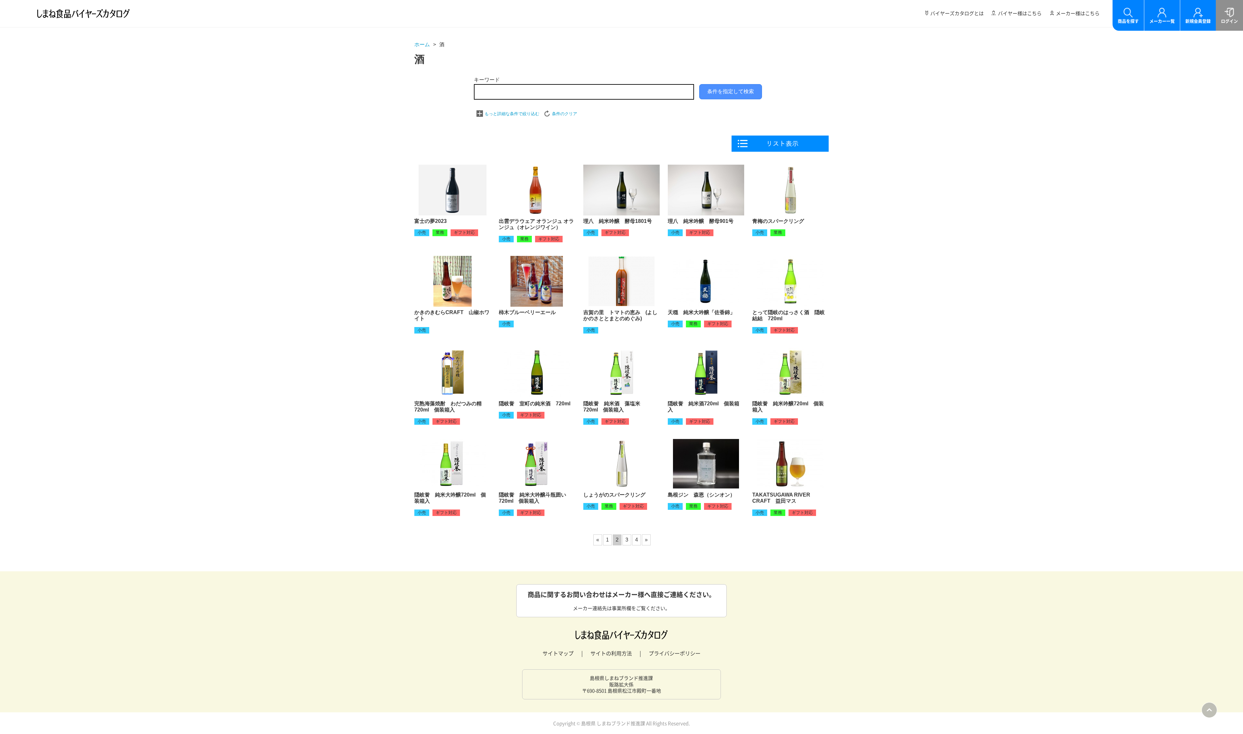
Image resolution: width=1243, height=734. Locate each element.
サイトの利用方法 (611, 653)
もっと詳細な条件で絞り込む (512, 113)
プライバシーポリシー (674, 653)
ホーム (422, 44)
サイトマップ (558, 653)
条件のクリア (564, 113)
